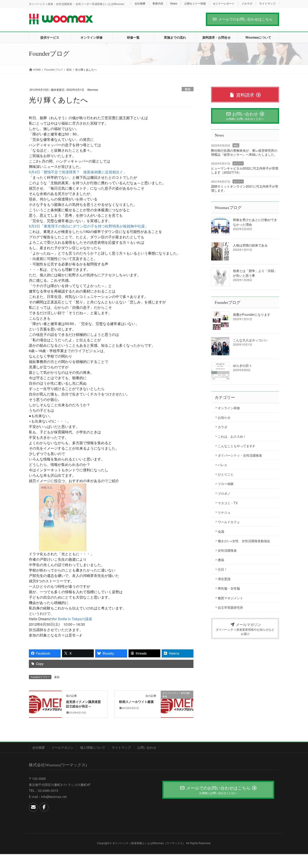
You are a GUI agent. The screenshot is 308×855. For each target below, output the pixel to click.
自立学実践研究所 (230, 607)
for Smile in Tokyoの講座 (72, 618)
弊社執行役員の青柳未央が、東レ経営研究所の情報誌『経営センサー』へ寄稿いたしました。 (244, 152)
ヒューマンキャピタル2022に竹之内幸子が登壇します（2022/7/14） (244, 170)
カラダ (222, 427)
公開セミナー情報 (195, 3)
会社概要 (140, 3)
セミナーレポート (223, 3)
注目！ (222, 569)
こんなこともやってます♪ (236, 446)
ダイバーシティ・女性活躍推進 (240, 455)
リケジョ (224, 512)
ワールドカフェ (229, 522)
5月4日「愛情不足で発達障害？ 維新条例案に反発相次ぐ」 (78, 171)
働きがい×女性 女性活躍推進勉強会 (244, 541)
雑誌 (236, 145)
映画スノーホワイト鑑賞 (136, 702)
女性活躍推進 (227, 550)
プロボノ (224, 493)
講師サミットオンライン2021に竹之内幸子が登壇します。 (244, 188)
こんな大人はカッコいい (250, 340)
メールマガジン (62, 747)
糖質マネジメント (230, 598)
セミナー (238, 163)
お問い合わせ (146, 747)
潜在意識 (224, 578)
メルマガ (246, 3)
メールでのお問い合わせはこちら (245, 19)
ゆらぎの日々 (242, 365)
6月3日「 (88, 226)
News (173, 3)
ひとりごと (226, 474)
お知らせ (224, 417)
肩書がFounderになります (251, 314)
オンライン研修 (229, 408)
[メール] (33, 807)
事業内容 (157, 3)
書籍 (188, 89)
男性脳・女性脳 (229, 588)
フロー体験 (226, 483)
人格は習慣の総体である (250, 245)
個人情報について (92, 747)
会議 (221, 531)
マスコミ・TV (228, 503)
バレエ (222, 464)
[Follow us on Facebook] (43, 807)
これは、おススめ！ (232, 436)
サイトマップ (267, 3)
